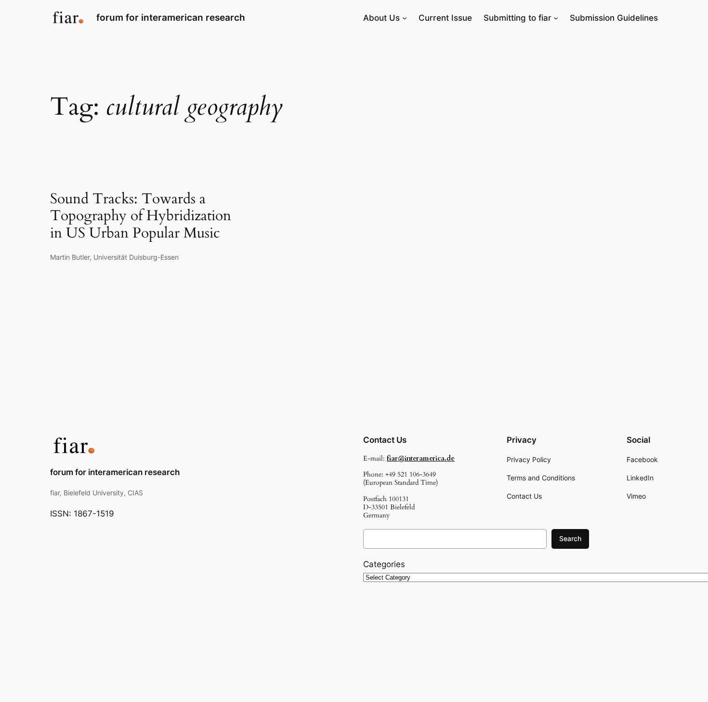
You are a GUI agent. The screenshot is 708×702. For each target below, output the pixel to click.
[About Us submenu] (404, 17)
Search (570, 538)
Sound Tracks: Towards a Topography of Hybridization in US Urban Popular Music (140, 216)
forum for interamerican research (170, 17)
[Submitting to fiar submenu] (555, 17)
